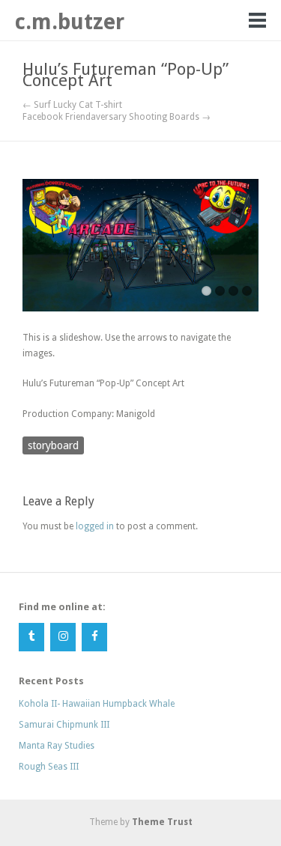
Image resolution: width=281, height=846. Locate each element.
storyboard (53, 445)
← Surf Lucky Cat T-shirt (72, 104)
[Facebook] (94, 637)
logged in (95, 526)
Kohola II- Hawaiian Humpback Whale (97, 704)
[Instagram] (63, 637)
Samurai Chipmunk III (64, 724)
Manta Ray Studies (56, 745)
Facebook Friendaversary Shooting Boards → (116, 116)
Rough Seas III (49, 766)
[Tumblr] (31, 637)
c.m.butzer (69, 21)
